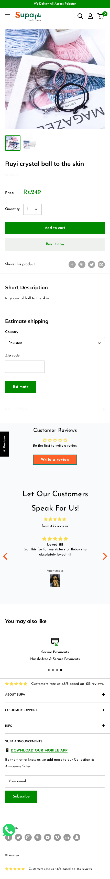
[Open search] (80, 16)
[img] (55, 519)
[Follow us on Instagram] (28, 837)
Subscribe (21, 797)
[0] (100, 16)
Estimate (21, 387)
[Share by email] (101, 264)
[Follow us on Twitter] (18, 837)
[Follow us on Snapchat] (76, 837)
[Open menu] (7, 16)
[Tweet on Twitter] (91, 264)
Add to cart (55, 228)
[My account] (90, 16)
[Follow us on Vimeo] (57, 837)
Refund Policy (16, 409)
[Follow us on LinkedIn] (67, 837)
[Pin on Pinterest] (81, 264)
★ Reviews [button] (4, 444)
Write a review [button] (55, 460)
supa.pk (12, 175)
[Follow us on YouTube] (47, 837)
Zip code (12, 355)
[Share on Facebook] (72, 264)
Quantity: (12, 209)
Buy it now (55, 244)
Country (11, 332)
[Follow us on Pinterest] (37, 837)
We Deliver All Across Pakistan (55, 3)
